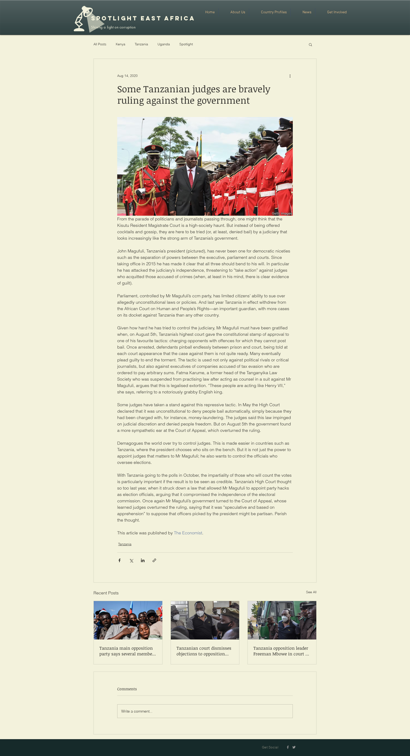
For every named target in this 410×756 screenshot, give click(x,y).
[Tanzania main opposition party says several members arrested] (128, 620)
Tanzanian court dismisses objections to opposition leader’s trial (204, 651)
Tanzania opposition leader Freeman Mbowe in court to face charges (281, 651)
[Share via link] (154, 560)
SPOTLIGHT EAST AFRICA (143, 18)
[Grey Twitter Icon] (294, 747)
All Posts (99, 44)
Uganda (164, 44)
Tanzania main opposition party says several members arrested (127, 651)
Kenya (120, 44)
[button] (310, 44)
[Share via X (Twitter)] (131, 560)
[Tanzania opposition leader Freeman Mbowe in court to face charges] (282, 620)
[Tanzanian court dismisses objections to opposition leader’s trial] (205, 620)
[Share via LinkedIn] (142, 560)
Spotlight (186, 44)
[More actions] (290, 76)
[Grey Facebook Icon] (288, 747)
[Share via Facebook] (119, 560)
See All (311, 592)
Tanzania (141, 44)
